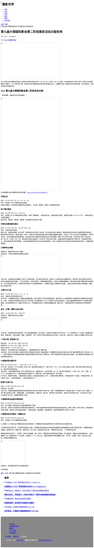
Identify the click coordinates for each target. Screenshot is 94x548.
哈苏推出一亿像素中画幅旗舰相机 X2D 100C (21, 511)
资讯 (5, 11)
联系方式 (16, 536)
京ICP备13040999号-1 (46, 540)
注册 (2, 24)
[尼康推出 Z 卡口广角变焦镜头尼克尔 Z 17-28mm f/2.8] (48, 482)
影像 (5, 14)
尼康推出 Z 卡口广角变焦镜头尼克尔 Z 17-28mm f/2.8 (25, 486)
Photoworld (19, 540)
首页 (5, 9)
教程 (5, 18)
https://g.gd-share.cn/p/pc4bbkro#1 (37, 192)
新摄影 (11, 528)
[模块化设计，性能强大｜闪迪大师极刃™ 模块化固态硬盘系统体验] (48, 490)
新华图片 (12, 524)
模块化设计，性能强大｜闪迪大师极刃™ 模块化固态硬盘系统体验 (29, 495)
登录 (6, 24)
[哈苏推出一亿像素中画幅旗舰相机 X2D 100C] (48, 507)
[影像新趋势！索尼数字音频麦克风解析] (48, 498)
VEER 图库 (12, 530)
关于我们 (7, 20)
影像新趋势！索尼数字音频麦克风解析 (19, 503)
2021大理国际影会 (10, 40)
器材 (5, 16)
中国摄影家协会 (14, 526)
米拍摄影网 (12, 533)
